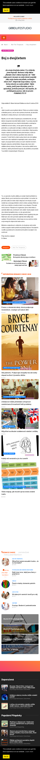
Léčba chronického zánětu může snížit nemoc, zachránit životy (22, 705)
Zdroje (14, 580)
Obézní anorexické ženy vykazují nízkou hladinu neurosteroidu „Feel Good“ (23, 732)
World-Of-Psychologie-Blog (11, 367)
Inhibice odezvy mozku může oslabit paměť (23, 696)
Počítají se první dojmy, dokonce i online (20, 18)
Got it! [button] (6, 756)
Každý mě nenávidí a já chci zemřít (14, 458)
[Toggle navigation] (3, 37)
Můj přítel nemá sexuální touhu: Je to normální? (25, 562)
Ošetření (14, 603)
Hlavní (6, 44)
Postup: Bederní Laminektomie (24, 605)
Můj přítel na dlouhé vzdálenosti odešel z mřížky (19, 431)
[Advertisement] (20, 173)
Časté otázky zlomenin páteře (23, 583)
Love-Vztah (15, 592)
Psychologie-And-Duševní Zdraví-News (14, 302)
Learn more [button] (29, 751)
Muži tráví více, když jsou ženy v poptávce (24, 573)
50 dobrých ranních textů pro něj (24, 594)
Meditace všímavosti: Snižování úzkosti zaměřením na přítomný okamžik (22, 723)
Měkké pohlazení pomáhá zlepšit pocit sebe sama (22, 741)
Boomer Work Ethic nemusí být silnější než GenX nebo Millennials (22, 687)
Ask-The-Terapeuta (17, 44)
